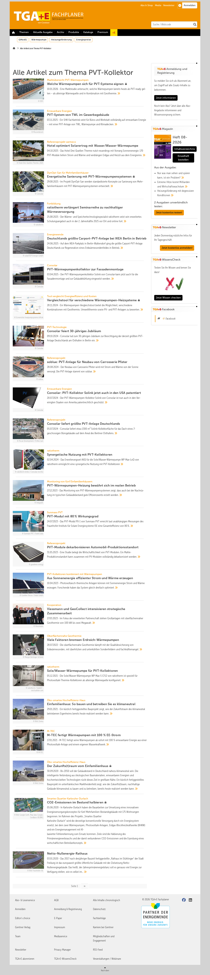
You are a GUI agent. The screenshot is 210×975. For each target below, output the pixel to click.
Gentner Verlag (22, 927)
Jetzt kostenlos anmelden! (177, 248)
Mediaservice (60, 936)
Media (158, 5)
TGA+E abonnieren (24, 958)
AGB (56, 900)
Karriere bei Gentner (103, 927)
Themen (24, 32)
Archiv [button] (60, 32)
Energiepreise (83, 39)
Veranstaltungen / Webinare (107, 958)
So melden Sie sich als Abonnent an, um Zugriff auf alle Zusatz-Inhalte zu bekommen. (172, 85)
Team (17, 936)
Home (13, 32)
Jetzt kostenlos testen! (169, 212)
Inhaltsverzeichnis (184, 149)
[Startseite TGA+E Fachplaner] (106, 15)
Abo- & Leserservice (25, 900)
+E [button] (113, 32)
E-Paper (58, 918)
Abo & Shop (147, 5)
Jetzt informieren (166, 97)
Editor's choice (22, 918)
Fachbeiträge (99, 918)
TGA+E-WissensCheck (65, 958)
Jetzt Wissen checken (168, 297)
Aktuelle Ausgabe (43, 32)
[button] (60, 32)
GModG (23, 39)
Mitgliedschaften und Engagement (103, 938)
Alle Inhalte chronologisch (106, 900)
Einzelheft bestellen (183, 158)
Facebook (170, 318)
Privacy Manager (62, 949)
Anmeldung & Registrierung (68, 909)
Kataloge (88, 32)
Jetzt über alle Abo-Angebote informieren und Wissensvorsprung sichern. (172, 110)
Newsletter (168, 5)
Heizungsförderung (61, 39)
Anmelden (20, 909)
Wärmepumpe (38, 39)
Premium (102, 32)
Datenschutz (99, 909)
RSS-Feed (98, 949)
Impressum (59, 927)
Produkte (73, 32)
